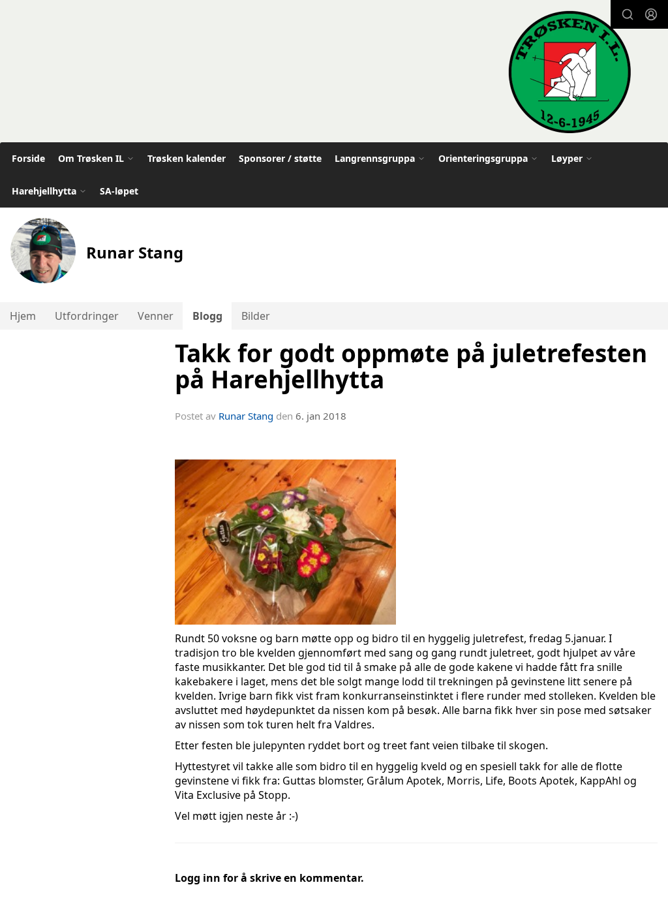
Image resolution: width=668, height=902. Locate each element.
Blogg (207, 316)
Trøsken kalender (186, 158)
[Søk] (627, 14)
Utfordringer (87, 316)
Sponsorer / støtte (280, 158)
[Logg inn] (651, 14)
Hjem (23, 316)
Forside (28, 158)
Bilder (255, 316)
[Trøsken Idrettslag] (569, 71)
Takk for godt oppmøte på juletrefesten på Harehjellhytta (411, 366)
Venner (156, 316)
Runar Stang (246, 415)
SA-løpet (119, 191)
